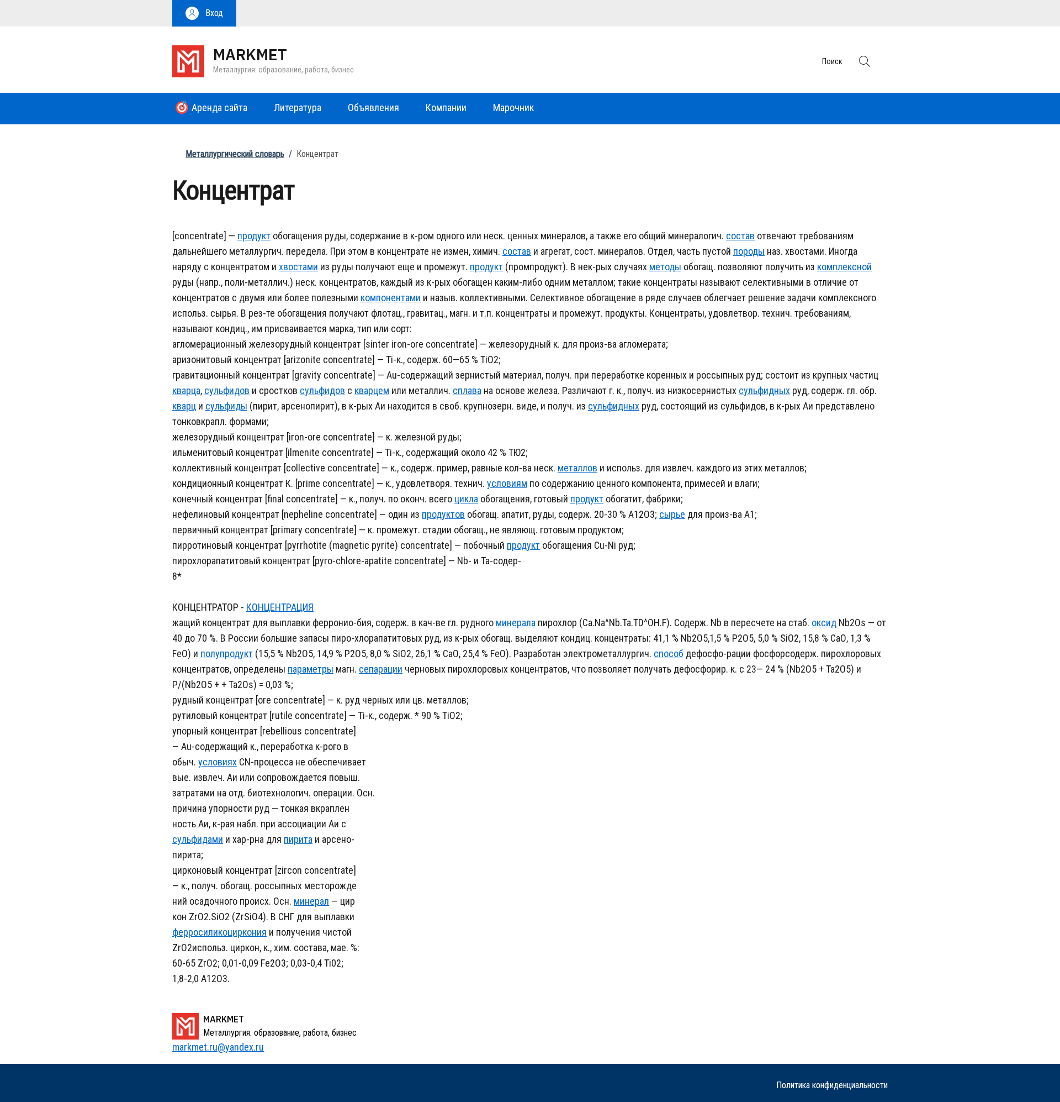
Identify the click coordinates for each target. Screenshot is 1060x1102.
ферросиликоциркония (219, 932)
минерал (311, 901)
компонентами (391, 297)
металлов (577, 468)
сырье (672, 514)
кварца (186, 390)
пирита (298, 839)
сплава (467, 390)
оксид (824, 622)
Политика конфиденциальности (832, 1085)
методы (665, 266)
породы (749, 251)
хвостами (298, 266)
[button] (204, 13)
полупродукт (226, 653)
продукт (254, 236)
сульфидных (764, 390)
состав (740, 236)
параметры (310, 669)
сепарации (380, 669)
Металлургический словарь (235, 154)
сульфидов (227, 390)
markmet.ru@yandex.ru (218, 1047)
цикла (466, 499)
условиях (217, 762)
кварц (184, 406)
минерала (516, 622)
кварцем (371, 390)
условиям (507, 483)
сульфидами (197, 839)
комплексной (844, 266)
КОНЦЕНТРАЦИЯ (280, 607)
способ (668, 653)
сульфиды (226, 406)
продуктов (443, 514)
